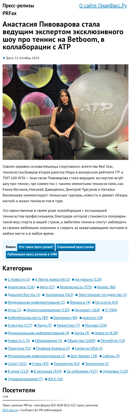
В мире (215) (18, 371)
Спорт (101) (17, 363)
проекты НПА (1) (89, 348)
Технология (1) (97, 363)
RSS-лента (10, 410)
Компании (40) (65, 317)
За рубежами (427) (82, 371)
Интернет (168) (87, 309)
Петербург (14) (112, 340)
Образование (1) (48, 340)
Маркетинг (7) (68, 325)
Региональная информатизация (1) (36, 355)
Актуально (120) (88, 279)
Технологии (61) (67, 363)
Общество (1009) (81, 340)
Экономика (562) (59, 294)
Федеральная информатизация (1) (36, 302)
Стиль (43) (40, 363)
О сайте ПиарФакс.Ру (103, 5)
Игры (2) (14, 309)
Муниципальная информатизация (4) (38, 332)
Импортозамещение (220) (47, 309)
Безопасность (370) (76, 286)
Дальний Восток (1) (24, 294)
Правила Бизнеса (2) (53, 348)
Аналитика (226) (21, 286)
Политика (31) (19, 348)
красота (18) (92, 317)
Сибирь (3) (111, 355)
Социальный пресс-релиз (75, 247)
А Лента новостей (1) (52, 279)
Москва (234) (96, 325)
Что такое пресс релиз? (36, 247)
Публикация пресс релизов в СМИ (32, 254)
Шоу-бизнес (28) (83, 355)
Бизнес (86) (106, 286)
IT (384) (111, 309)
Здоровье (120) (115, 371)
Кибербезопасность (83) (28, 317)
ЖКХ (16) (55, 378)
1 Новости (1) (19, 279)
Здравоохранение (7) (25, 378)
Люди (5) (44, 325)
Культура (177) (20, 325)
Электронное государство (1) (102, 294)
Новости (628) (106, 332)
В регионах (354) (48, 371)
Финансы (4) (80, 302)
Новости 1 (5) (19, 340)
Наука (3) (81, 332)
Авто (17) (47, 286)
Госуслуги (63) (106, 302)
